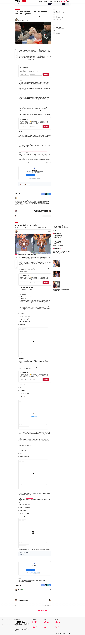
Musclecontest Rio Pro (60, 618)
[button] (63, 1)
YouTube (42, 572)
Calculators (36, 3)
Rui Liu (26, 448)
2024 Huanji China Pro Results (31, 580)
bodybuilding (38, 580)
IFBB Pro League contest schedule (25, 266)
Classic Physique (43, 580)
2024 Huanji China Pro (24, 580)
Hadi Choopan (59, 238)
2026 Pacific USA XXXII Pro (61, 228)
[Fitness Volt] (20, 1)
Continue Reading (42, 610)
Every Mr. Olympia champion (58, 245)
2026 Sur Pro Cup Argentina (61, 225)
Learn (45, 3)
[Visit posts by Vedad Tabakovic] (16, 198)
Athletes (26, 3)
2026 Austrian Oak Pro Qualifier (62, 227)
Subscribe (46, 74)
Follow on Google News (30, 174)
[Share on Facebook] (16, 51)
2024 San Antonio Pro (40, 434)
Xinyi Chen (40, 499)
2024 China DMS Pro (29, 498)
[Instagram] (50, 589)
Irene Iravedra (27, 513)
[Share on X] (16, 53)
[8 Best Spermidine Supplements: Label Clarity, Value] (56, 293)
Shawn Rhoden (59, 243)
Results (30, 581)
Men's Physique (27, 581)
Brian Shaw (46, 50)
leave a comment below (39, 162)
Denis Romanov (27, 388)
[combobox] (56, 4)
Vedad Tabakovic (21, 19)
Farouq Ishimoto (38, 440)
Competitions (31, 3)
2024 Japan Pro (44, 493)
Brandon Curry (59, 242)
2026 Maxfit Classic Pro (61, 222)
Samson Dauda (59, 236)
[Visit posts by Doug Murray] (16, 590)
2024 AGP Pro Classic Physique (35, 361)
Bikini (36, 580)
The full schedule (56, 230)
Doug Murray (21, 230)
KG (67, 3)
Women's (41, 3)
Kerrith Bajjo (43, 301)
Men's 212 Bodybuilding (21, 581)
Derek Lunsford (59, 235)
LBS (63, 3)
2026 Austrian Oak (60, 226)
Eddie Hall (20, 51)
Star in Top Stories (39, 174)
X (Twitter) (37, 572)
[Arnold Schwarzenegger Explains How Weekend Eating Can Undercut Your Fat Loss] (56, 284)
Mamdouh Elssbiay (60, 240)
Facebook (32, 572)
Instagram (34, 572)
